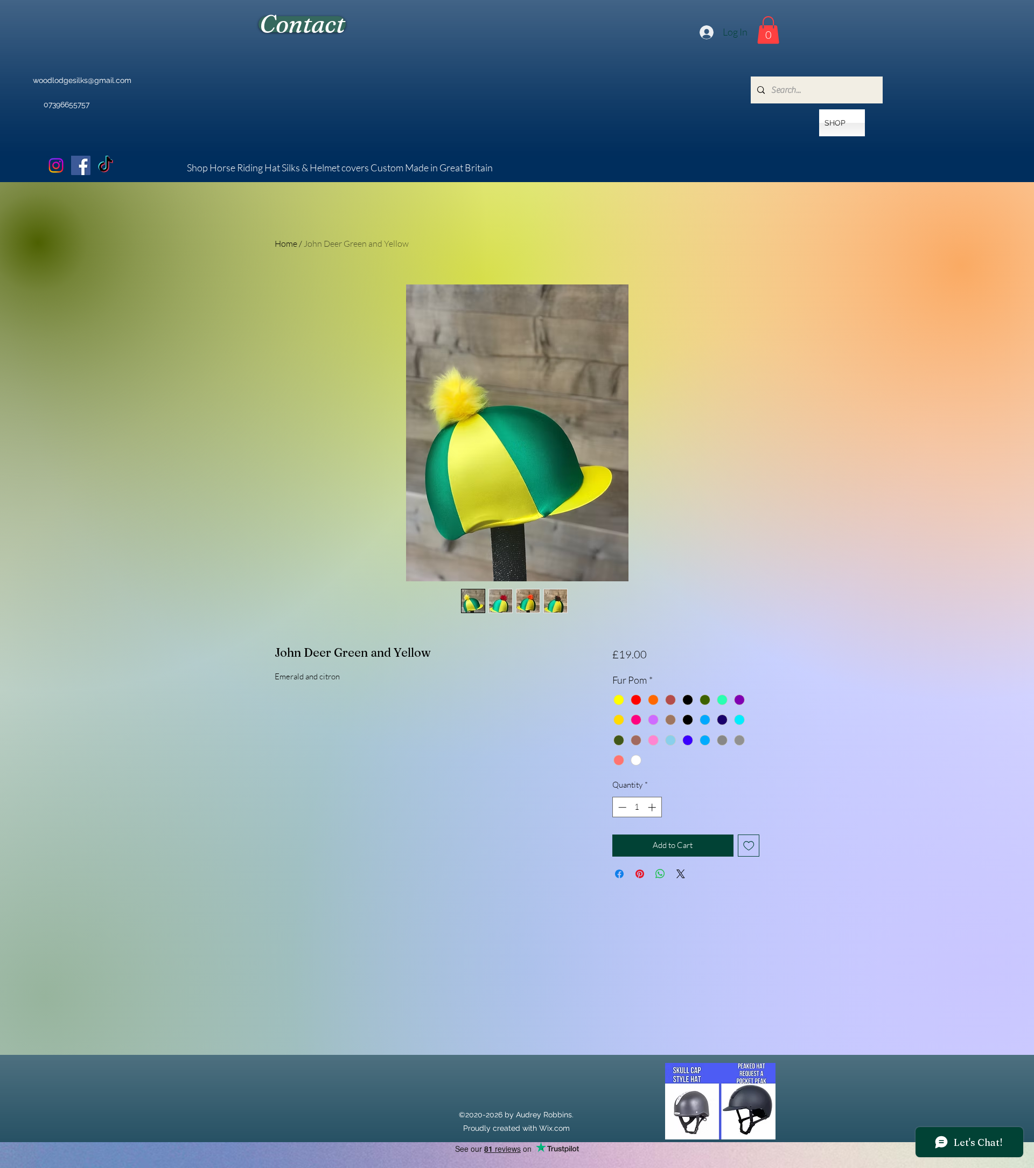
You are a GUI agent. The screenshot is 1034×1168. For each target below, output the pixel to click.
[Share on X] (680, 873)
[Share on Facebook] (619, 873)
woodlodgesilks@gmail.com (82, 80)
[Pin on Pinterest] (639, 873)
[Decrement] (621, 807)
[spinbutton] (637, 807)
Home (286, 243)
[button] (768, 30)
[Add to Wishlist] (749, 846)
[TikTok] (105, 165)
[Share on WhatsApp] (660, 873)
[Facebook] (80, 165)
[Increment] (653, 807)
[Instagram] (56, 165)
